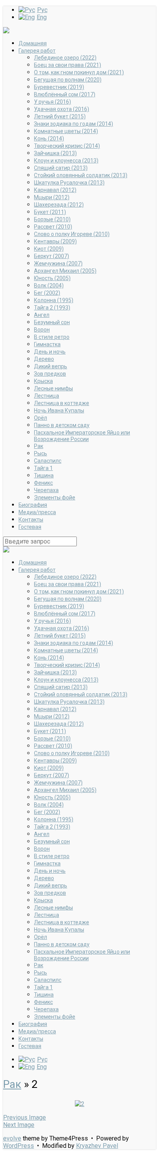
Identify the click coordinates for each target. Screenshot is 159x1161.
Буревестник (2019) (59, 87)
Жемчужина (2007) (58, 263)
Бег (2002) (47, 293)
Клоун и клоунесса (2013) (66, 160)
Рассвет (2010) (53, 227)
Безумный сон (52, 322)
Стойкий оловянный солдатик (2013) (80, 175)
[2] (80, 1104)
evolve (12, 1138)
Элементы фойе (54, 497)
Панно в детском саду (62, 425)
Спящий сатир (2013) (61, 168)
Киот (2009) (49, 249)
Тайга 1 (43, 468)
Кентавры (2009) (55, 241)
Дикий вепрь (50, 366)
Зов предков (50, 374)
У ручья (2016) (52, 102)
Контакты (31, 519)
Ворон (42, 330)
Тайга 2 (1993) (52, 307)
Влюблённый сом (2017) (64, 94)
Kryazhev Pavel (97, 1145)
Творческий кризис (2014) (67, 146)
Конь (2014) (49, 138)
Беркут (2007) (51, 256)
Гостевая (30, 527)
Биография (33, 505)
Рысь (40, 453)
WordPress (18, 1145)
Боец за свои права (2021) (67, 65)
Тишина (44, 475)
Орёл (40, 418)
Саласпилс (47, 461)
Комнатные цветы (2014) (66, 131)
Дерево (44, 359)
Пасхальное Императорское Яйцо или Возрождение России (82, 435)
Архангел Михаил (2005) (65, 271)
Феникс (43, 483)
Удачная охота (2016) (61, 109)
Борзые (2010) (52, 219)
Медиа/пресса (37, 512)
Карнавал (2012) (55, 190)
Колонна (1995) (53, 300)
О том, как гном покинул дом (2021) (79, 72)
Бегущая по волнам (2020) (67, 80)
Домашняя (33, 43)
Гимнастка (47, 344)
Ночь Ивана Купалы (59, 410)
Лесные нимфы (53, 388)
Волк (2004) (49, 285)
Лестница (46, 396)
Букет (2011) (50, 212)
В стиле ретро (51, 337)
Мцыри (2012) (51, 197)
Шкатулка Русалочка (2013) (69, 183)
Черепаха (46, 490)
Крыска (43, 381)
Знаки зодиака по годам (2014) (73, 124)
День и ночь (50, 352)
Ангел (41, 315)
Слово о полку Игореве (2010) (72, 234)
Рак (38, 446)
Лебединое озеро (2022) (65, 58)
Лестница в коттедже (61, 403)
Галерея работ (37, 51)
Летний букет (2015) (60, 116)
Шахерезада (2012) (59, 205)
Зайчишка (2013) (55, 153)
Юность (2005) (52, 278)
